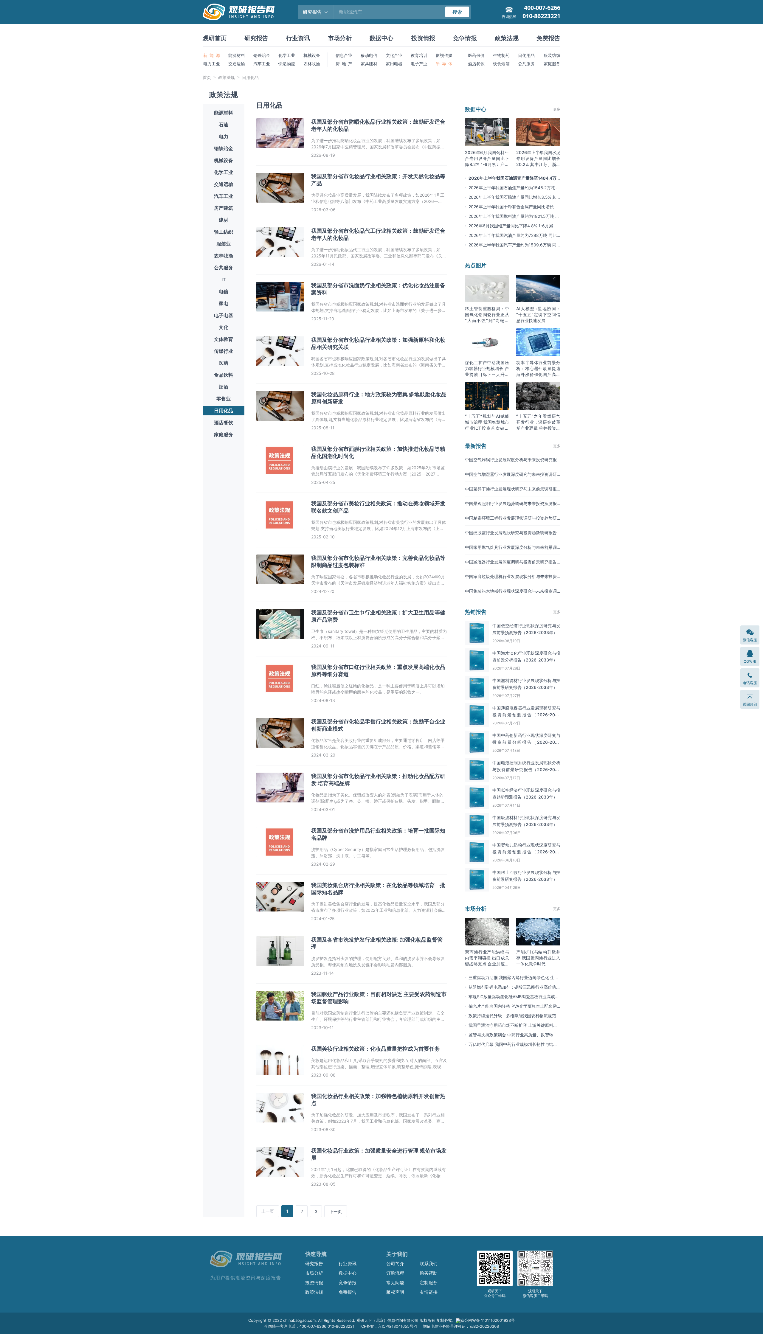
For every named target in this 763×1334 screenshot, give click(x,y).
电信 (223, 291)
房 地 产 (344, 63)
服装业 (223, 244)
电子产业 (419, 63)
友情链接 (429, 1292)
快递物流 (286, 63)
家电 (223, 303)
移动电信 (369, 55)
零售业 (223, 399)
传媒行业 (223, 351)
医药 (223, 363)
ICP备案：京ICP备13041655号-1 (388, 1326)
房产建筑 (223, 208)
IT (223, 279)
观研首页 (215, 38)
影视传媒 (444, 55)
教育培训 (419, 55)
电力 (223, 136)
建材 (223, 220)
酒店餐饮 (476, 63)
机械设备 (311, 55)
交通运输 (236, 63)
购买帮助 (429, 1273)
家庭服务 (552, 63)
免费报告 (548, 38)
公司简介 (395, 1263)
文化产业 (394, 55)
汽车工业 (261, 63)
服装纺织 (552, 55)
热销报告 (475, 612)
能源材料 (236, 55)
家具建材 (369, 63)
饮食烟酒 (501, 63)
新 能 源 (211, 55)
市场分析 (340, 38)
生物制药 (501, 55)
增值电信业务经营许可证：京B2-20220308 (461, 1326)
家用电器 (394, 63)
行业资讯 (298, 38)
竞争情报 (465, 38)
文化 (223, 327)
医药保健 (476, 55)
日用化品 (250, 77)
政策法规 (507, 38)
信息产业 (344, 55)
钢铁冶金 (261, 55)
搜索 (457, 12)
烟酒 (223, 387)
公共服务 (526, 63)
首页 (207, 77)
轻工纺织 (223, 232)
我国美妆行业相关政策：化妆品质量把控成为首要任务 (375, 1049)
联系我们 (429, 1263)
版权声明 (395, 1292)
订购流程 (395, 1273)
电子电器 (223, 315)
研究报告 (256, 38)
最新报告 (475, 446)
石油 (223, 125)
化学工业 (286, 55)
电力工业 (211, 63)
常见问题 (395, 1282)
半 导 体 (444, 63)
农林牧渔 (311, 63)
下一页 (335, 1211)
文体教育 (223, 339)
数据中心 (381, 38)
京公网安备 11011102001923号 (487, 1320)
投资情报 (423, 38)
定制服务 (429, 1282)
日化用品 (526, 55)
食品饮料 (223, 375)
